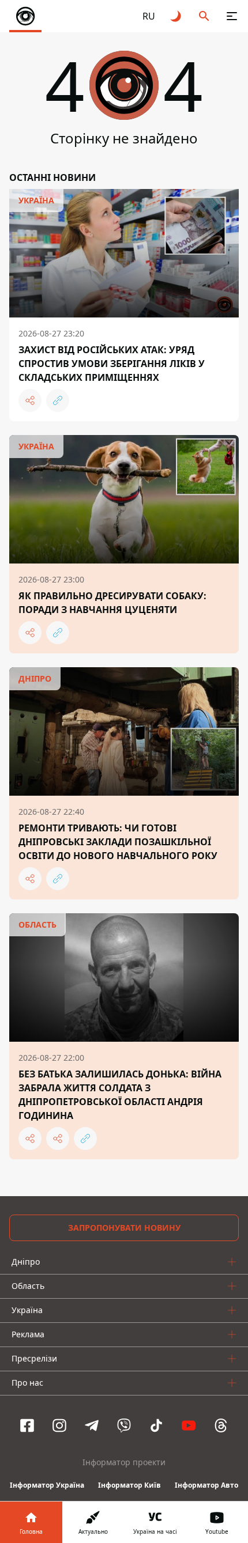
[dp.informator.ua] (25, 16)
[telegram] (92, 1425)
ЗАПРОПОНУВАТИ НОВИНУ (124, 1227)
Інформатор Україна (47, 1485)
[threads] (221, 1425)
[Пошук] (204, 16)
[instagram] (59, 1425)
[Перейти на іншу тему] (176, 16)
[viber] (124, 1425)
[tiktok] (156, 1425)
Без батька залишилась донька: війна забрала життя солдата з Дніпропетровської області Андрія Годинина (119, 1095)
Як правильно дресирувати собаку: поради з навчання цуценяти (112, 602)
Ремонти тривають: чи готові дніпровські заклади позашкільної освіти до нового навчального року (117, 842)
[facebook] (27, 1425)
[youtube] (189, 1425)
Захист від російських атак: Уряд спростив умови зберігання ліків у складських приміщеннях (111, 363)
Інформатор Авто (206, 1485)
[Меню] (232, 16)
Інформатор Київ (129, 1485)
